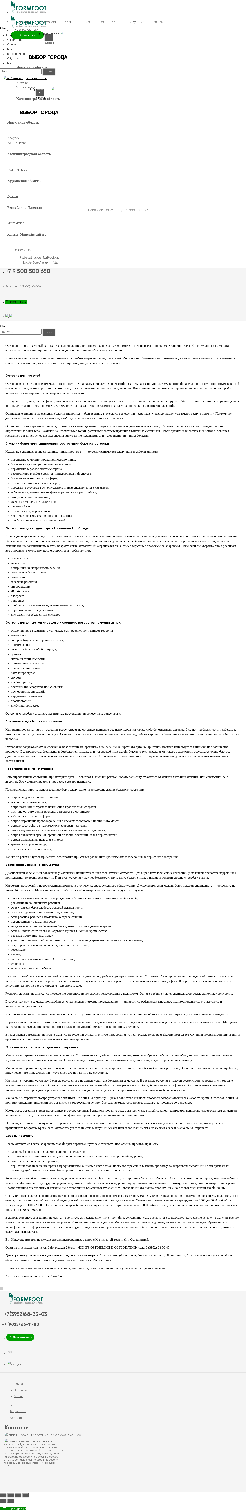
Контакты (13, 63)
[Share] (10, 1495)
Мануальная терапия (19, 1068)
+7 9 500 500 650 (27, 271)
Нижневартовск (19, 250)
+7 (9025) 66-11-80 (20, 1324)
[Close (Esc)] (3, 1495)
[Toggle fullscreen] (18, 1495)
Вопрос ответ (18, 1411)
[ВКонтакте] (10, 1353)
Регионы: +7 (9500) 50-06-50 (24, 286)
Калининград (17, 169)
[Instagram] (15, 1364)
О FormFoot (21, 1390)
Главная (18, 1384)
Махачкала (15, 223)
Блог (12, 1405)
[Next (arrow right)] (10, 1501)
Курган (12, 196)
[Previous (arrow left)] (3, 1501)
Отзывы (18, 1396)
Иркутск (22, 82)
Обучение (16, 1418)
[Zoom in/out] (25, 1495)
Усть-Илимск (16, 142)
